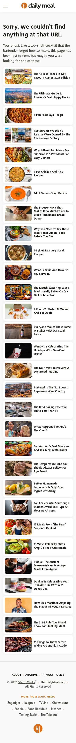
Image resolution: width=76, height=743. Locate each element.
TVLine (43, 703)
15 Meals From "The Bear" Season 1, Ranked (50, 526)
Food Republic (37, 709)
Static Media (26, 682)
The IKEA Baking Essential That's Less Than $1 (50, 409)
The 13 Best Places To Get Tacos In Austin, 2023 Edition (52, 76)
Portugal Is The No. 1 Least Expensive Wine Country (51, 389)
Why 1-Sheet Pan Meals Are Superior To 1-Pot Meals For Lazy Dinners (51, 154)
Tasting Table (28, 715)
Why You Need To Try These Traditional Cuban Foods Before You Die (51, 232)
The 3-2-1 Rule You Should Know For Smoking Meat (50, 624)
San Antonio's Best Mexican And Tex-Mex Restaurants (51, 448)
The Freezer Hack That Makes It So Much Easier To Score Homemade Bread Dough (51, 213)
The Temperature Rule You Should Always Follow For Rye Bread (50, 467)
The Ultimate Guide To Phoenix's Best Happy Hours (52, 95)
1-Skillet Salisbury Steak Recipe (49, 252)
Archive (31, 675)
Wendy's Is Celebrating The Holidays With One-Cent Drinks (51, 350)
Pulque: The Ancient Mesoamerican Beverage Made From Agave (50, 565)
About (16, 675)
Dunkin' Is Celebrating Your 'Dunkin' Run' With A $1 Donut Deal (51, 585)
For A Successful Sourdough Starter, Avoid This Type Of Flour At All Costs (51, 506)
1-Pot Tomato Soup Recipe (50, 193)
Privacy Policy (53, 675)
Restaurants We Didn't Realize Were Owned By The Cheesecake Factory (52, 134)
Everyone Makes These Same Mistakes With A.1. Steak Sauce (52, 330)
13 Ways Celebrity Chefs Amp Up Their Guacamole (50, 546)
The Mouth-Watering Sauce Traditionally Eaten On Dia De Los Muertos (51, 291)
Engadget (13, 703)
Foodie (19, 709)
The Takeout (49, 715)
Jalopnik (29, 703)
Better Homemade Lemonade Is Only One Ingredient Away (48, 487)
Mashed (56, 709)
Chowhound (60, 703)
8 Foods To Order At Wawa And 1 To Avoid (51, 311)
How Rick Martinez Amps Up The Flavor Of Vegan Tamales (52, 605)
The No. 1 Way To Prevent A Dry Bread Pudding (51, 370)
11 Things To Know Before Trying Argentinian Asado (50, 644)
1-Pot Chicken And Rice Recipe (48, 173)
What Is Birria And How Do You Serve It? (51, 272)
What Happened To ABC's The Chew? (50, 428)
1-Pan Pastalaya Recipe (49, 115)
